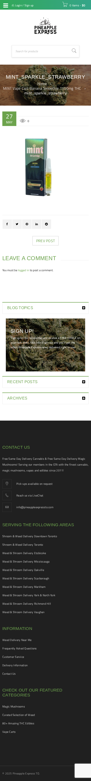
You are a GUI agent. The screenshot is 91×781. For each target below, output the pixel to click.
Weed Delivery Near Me (17, 640)
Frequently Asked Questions (19, 648)
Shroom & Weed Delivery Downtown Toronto (29, 536)
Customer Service (13, 657)
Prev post (45, 241)
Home (42, 83)
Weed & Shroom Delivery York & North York (28, 595)
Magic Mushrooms (13, 706)
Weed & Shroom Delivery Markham (24, 587)
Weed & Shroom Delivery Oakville (23, 570)
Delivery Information (15, 665)
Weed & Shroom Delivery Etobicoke (24, 553)
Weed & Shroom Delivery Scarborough (25, 578)
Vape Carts (9, 731)
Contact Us (9, 673)
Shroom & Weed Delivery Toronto (22, 544)
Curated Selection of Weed (18, 715)
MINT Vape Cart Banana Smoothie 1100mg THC (42, 88)
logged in (23, 270)
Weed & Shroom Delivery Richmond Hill (26, 603)
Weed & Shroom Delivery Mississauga (26, 561)
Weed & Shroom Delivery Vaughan (23, 612)
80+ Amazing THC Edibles (18, 723)
